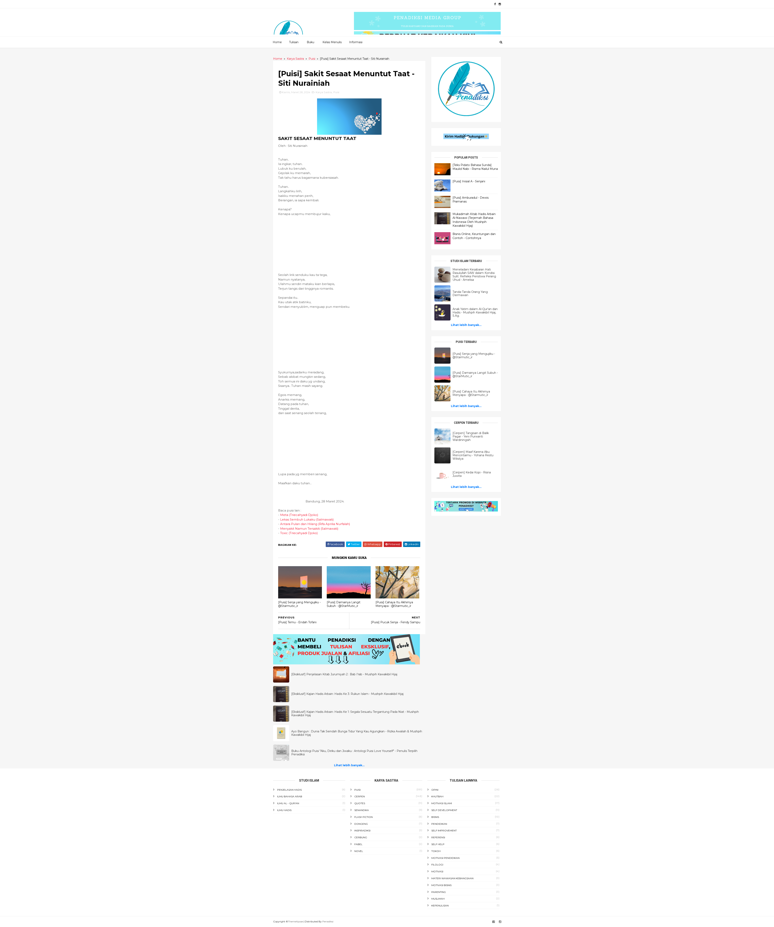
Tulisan (294, 42)
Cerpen (359, 796)
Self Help (437, 844)
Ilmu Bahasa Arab (289, 796)
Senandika (361, 810)
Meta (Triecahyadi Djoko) (299, 515)
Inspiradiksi (362, 830)
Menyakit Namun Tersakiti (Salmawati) (309, 528)
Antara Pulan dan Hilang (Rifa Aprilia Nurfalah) (315, 524)
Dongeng (361, 823)
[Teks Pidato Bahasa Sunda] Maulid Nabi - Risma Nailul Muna (475, 167)
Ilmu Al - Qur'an (288, 803)
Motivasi (437, 871)
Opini (434, 789)
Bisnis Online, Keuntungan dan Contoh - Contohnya (474, 236)
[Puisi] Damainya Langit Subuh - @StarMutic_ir (343, 604)
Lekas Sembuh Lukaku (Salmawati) (307, 519)
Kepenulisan (440, 905)
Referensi (438, 837)
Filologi (437, 864)
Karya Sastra (324, 92)
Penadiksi (327, 921)
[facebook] (495, 4)
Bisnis (435, 816)
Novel (358, 851)
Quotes (359, 803)
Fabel (358, 844)
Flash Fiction (363, 816)
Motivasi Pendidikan (445, 857)
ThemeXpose (295, 921)
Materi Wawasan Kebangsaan (452, 878)
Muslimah (438, 898)
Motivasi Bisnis (441, 885)
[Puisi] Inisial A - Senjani (469, 181)
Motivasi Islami (441, 803)
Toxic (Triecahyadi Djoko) (299, 533)
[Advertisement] (349, 244)
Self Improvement (444, 830)
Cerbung (360, 837)
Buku (310, 42)
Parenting (438, 892)
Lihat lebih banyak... (349, 765)
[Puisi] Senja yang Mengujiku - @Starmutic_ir (299, 604)
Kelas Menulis (332, 42)
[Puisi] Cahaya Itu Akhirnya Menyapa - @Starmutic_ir (394, 604)
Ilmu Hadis (284, 810)
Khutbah (437, 796)
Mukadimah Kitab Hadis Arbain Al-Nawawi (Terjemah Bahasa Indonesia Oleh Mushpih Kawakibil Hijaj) (474, 220)
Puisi (336, 92)
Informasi (355, 42)
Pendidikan (439, 823)
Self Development (444, 810)
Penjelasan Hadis (289, 789)
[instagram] (500, 4)
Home (277, 42)
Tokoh (436, 851)
